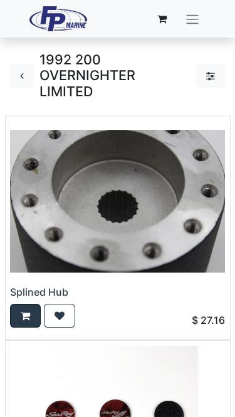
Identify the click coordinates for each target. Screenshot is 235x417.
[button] (25, 316)
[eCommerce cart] (161, 18)
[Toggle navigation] (192, 19)
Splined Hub (39, 292)
